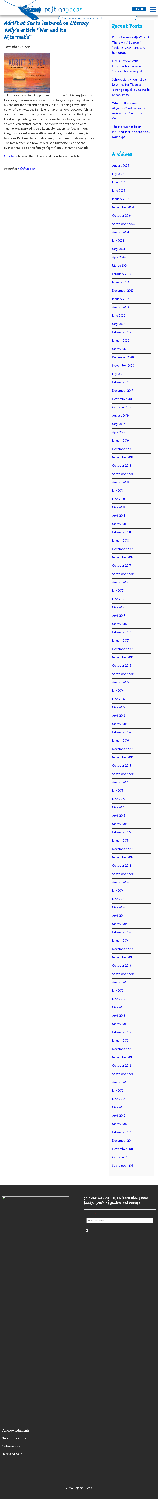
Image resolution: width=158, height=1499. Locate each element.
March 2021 (119, 349)
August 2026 (120, 166)
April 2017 (118, 616)
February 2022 (121, 332)
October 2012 (121, 1066)
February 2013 (121, 1032)
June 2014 (118, 899)
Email (91, 1214)
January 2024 (120, 282)
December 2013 (122, 949)
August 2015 (120, 782)
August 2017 (120, 582)
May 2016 (118, 707)
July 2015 (118, 791)
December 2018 (122, 449)
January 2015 (120, 841)
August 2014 (120, 882)
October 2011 (121, 1157)
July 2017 (118, 591)
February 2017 (121, 632)
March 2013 (119, 1024)
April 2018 (118, 516)
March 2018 (119, 524)
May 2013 (118, 1007)
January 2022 (120, 341)
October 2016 (121, 666)
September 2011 (123, 1166)
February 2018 (121, 532)
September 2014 (123, 874)
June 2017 (118, 599)
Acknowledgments (15, 1430)
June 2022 (118, 316)
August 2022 (120, 307)
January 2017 (120, 641)
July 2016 (118, 691)
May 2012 (118, 1107)
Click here (10, 156)
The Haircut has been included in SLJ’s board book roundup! (131, 132)
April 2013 (118, 1016)
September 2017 (123, 574)
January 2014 (120, 941)
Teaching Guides (14, 1438)
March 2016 (119, 724)
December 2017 (122, 549)
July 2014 (118, 891)
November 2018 (123, 457)
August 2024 (120, 232)
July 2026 (118, 174)
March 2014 (119, 924)
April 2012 (118, 1116)
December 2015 (122, 749)
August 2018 (120, 482)
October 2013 (121, 966)
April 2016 (118, 716)
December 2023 (123, 291)
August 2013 (120, 982)
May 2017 (118, 607)
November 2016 (123, 657)
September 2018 (123, 474)
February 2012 (121, 1132)
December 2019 (122, 391)
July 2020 (118, 374)
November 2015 (122, 757)
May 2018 (118, 507)
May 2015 (118, 807)
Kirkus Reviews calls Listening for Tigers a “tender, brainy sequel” (127, 66)
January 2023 (120, 299)
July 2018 (118, 491)
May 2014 (118, 907)
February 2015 (121, 832)
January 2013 (120, 1041)
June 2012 (118, 1099)
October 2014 (121, 866)
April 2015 (118, 816)
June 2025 (118, 191)
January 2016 (120, 741)
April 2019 (118, 432)
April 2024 (119, 257)
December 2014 (122, 849)
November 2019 (123, 399)
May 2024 (118, 249)
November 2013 (122, 957)
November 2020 (123, 366)
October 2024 (121, 216)
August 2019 (120, 416)
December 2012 (122, 1049)
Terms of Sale (12, 1454)
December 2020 (123, 357)
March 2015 (119, 824)
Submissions (11, 1446)
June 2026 (118, 182)
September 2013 (123, 974)
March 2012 (119, 1124)
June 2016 (118, 699)
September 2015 (123, 774)
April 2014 (118, 916)
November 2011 (122, 1149)
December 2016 (122, 649)
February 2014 (121, 932)
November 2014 (122, 857)
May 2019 (118, 424)
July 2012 (118, 1091)
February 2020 (121, 382)
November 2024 (123, 207)
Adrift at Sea (26, 169)
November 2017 (122, 557)
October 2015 (121, 766)
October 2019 (121, 407)
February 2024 (121, 274)
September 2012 (123, 1074)
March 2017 (119, 624)
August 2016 (120, 682)
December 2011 (122, 1141)
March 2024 (120, 266)
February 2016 (121, 732)
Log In (138, 9)
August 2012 (120, 1082)
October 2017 (121, 566)
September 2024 (123, 224)
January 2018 (120, 541)
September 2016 (123, 674)
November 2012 (122, 1057)
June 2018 (118, 499)
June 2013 (118, 999)
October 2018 (121, 466)
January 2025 (120, 199)
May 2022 (118, 324)
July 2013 (118, 991)
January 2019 (120, 441)
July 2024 (118, 241)
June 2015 (118, 799)
